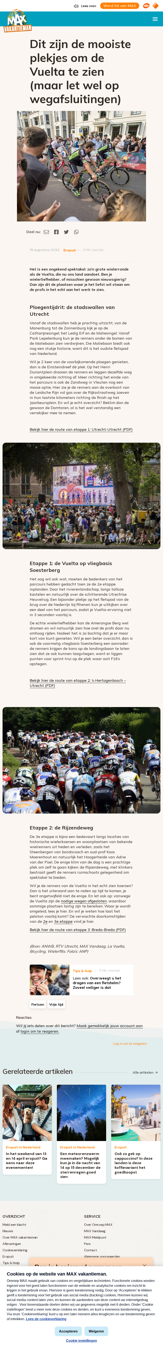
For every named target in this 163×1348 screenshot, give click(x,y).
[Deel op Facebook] (56, 231)
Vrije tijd (56, 1004)
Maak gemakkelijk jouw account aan (110, 1025)
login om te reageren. (40, 1031)
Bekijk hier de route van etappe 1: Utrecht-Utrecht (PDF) (81, 429)
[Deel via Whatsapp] (76, 231)
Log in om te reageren (130, 1043)
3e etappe (63, 921)
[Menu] (155, 19)
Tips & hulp (82, 971)
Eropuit (69, 250)
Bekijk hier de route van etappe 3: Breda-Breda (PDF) (78, 929)
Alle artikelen (143, 1072)
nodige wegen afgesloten (84, 901)
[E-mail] (46, 231)
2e (45, 921)
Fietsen (37, 1004)
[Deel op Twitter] (66, 231)
